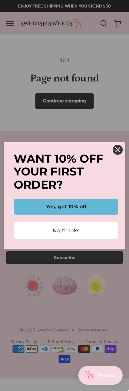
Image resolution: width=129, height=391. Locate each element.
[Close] (117, 149)
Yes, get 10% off (66, 207)
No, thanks (66, 230)
